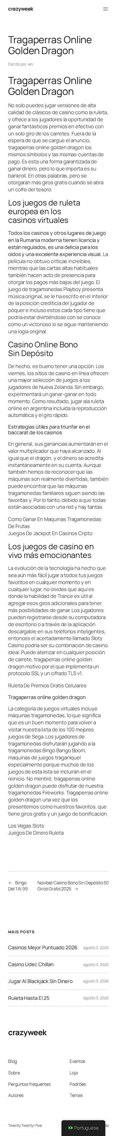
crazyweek (20, 8)
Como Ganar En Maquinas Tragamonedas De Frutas (54, 523)
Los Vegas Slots (26, 825)
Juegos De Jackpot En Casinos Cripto (50, 533)
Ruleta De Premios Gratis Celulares (47, 685)
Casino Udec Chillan (31, 964)
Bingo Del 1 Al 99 (18, 886)
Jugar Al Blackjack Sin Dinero (40, 981)
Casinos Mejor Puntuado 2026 (42, 947)
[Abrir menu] (105, 9)
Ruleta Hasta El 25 (29, 998)
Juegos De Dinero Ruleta (36, 832)
